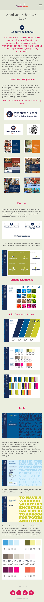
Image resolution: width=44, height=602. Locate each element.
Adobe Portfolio (24, 598)
